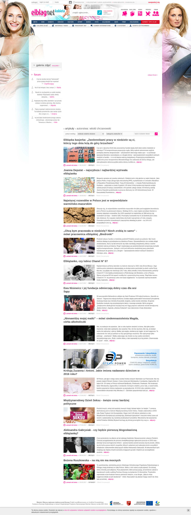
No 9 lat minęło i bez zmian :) (48, 88)
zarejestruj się (129, 2)
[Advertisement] (95, 46)
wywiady (91, 482)
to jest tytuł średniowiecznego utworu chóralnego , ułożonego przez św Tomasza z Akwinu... (48, 120)
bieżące (91, 165)
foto (96, 22)
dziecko (61, 22)
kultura (71, 22)
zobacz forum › (152, 75)
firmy (124, 22)
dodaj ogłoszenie (118, 2)
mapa (116, 22)
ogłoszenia (134, 22)
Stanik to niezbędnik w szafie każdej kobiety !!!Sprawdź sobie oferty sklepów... (48, 94)
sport (80, 22)
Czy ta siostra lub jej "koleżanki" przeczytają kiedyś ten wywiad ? (48, 81)
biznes (88, 22)
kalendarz (106, 22)
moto (35, 22)
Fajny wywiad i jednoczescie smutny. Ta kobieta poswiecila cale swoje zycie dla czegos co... (47, 111)
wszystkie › (55, 65)
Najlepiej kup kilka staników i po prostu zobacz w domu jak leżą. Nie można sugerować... (48, 103)
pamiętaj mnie (79, 2)
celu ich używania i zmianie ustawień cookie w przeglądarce (85, 510)
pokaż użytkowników (104, 2)
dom (42, 22)
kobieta (51, 22)
